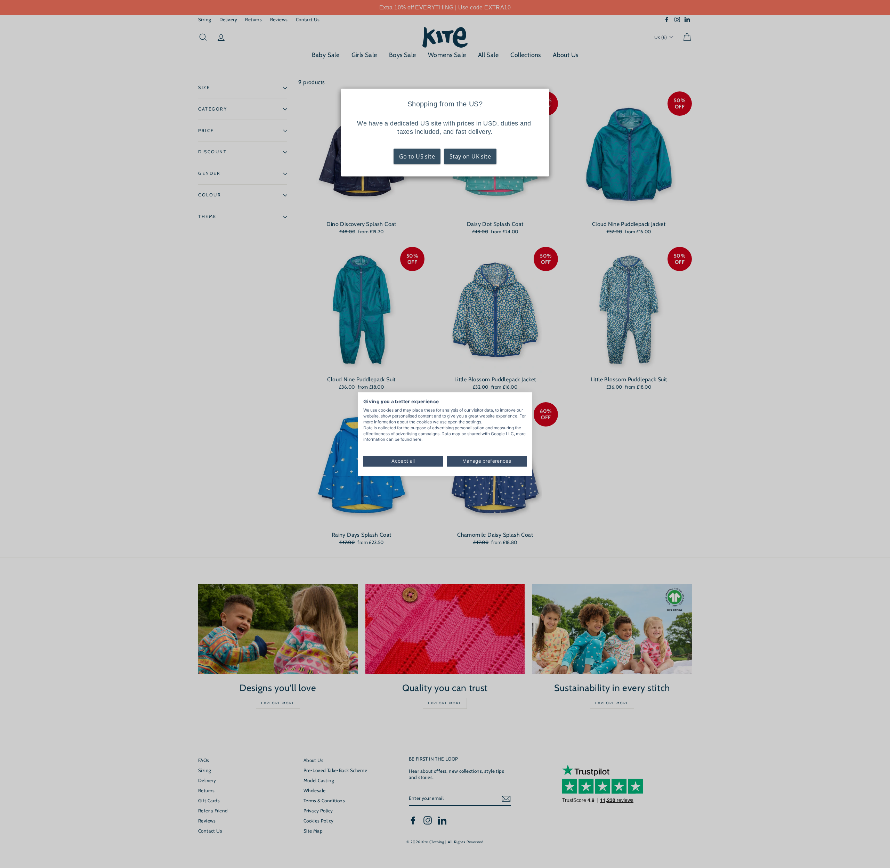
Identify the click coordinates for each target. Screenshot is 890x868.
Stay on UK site (470, 156)
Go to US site (417, 156)
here (417, 439)
